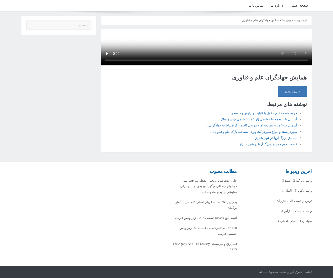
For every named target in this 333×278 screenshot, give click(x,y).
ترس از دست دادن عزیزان (294, 201)
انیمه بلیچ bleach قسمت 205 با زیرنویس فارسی (205, 218)
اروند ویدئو (300, 20)
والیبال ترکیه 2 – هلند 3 (297, 180)
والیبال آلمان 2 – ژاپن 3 (296, 211)
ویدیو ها (286, 20)
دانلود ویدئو (292, 91)
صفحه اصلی (299, 5)
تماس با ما (255, 5)
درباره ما (277, 5)
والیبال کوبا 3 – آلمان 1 (297, 190)
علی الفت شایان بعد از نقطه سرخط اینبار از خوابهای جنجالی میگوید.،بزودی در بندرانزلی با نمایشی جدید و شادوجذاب (207, 186)
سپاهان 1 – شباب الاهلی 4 (295, 221)
